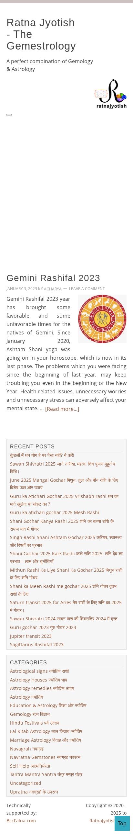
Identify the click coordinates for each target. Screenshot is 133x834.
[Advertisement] (66, 187)
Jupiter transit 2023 (31, 636)
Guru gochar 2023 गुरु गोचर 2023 (43, 627)
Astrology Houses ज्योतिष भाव (38, 679)
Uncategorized (25, 783)
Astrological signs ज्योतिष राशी (39, 671)
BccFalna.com (21, 820)
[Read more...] (62, 408)
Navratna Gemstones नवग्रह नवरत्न (45, 757)
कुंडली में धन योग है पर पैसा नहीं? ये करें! (42, 455)
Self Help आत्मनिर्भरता (30, 766)
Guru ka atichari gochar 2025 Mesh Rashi (54, 512)
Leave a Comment (87, 289)
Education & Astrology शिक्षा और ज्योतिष (48, 705)
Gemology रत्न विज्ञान (30, 714)
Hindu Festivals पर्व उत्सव (34, 723)
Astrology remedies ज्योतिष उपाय (42, 688)
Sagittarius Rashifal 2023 (37, 644)
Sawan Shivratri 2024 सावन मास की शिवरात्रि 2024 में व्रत (64, 618)
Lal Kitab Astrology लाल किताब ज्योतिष (46, 731)
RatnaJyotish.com (108, 820)
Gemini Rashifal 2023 (53, 278)
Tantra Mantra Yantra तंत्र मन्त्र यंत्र (46, 774)
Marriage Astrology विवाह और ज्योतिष (45, 740)
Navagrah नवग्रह (27, 748)
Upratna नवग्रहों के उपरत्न (34, 792)
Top (122, 823)
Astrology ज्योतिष (26, 697)
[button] (9, 115)
